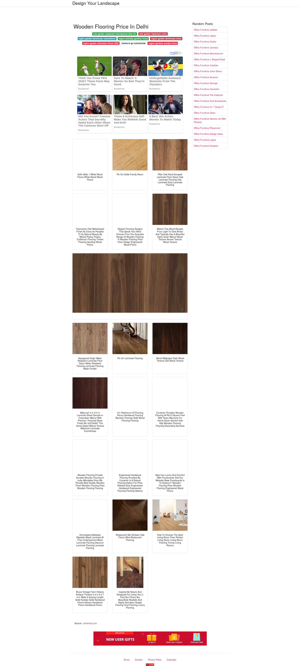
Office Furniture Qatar (204, 112)
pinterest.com (90, 623)
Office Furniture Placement (207, 127)
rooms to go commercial (133, 43)
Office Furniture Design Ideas (208, 133)
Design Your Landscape (96, 3)
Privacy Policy (154, 659)
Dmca (127, 659)
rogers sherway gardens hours (133, 38)
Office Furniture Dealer (205, 41)
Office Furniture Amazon (206, 77)
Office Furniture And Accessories (210, 100)
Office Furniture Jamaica (206, 47)
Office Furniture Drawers (206, 145)
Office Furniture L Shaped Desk (209, 59)
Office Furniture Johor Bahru (208, 71)
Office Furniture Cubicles (206, 65)
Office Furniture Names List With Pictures (210, 120)
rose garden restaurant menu (153, 33)
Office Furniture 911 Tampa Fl (209, 106)
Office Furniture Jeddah (205, 29)
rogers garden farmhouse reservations (96, 38)
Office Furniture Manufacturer (208, 53)
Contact (138, 659)
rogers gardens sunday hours (162, 43)
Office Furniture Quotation (207, 89)
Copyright (171, 659)
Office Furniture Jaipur (205, 35)
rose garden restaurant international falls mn (114, 33)
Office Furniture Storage (206, 83)
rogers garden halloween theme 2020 (101, 43)
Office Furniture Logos (205, 139)
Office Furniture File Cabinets (208, 95)
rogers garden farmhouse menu (166, 38)
